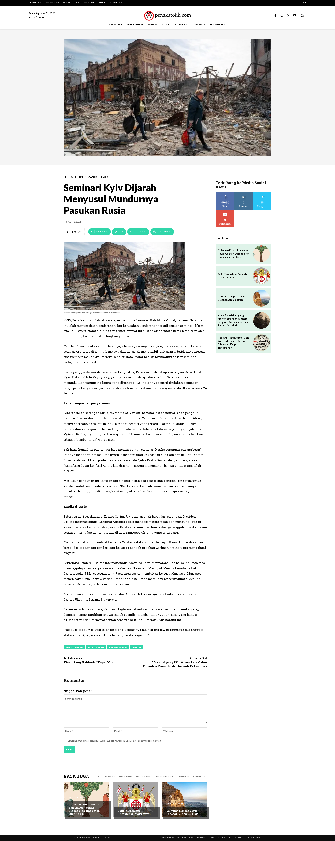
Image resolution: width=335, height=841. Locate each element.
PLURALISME (224, 837)
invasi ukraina (74, 647)
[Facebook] (275, 15)
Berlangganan (225, 211)
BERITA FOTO (125, 776)
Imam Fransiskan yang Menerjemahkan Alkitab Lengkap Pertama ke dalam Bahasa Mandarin (234, 320)
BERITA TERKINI (73, 177)
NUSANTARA (168, 837)
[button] (302, 15)
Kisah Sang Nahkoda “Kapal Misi (89, 662)
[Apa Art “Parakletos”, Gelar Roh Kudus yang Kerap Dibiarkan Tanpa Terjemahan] (261, 342)
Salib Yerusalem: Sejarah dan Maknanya (134, 812)
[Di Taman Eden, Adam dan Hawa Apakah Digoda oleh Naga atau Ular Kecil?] (86, 799)
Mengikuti (244, 193)
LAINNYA (238, 837)
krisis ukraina (96, 647)
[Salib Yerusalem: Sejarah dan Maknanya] (135, 799)
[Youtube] (294, 15)
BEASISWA (110, 776)
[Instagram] (281, 15)
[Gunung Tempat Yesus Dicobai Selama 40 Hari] (184, 799)
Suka (225, 193)
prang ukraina (118, 647)
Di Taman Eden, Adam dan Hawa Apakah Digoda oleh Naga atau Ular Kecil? (84, 809)
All (99, 776)
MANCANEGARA (98, 177)
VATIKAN (200, 837)
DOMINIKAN (183, 776)
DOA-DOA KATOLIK (164, 776)
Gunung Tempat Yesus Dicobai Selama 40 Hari (182, 812)
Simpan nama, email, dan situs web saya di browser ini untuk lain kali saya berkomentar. (114, 740)
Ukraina (137, 647)
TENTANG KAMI (253, 837)
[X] (288, 15)
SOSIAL (211, 837)
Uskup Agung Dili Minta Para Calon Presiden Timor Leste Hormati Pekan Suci (175, 664)
